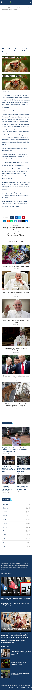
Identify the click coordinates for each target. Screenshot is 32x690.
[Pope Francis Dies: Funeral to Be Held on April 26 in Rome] (16, 280)
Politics (16, 523)
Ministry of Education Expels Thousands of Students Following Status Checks (14, 629)
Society (16, 527)
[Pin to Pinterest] (23, 217)
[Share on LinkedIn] (4, 221)
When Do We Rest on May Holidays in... (16, 266)
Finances (16, 512)
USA (16, 542)
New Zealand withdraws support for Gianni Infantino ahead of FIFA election (8, 469)
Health (16, 515)
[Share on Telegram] (15, 221)
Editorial (11, 687)
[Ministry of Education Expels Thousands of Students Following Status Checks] (16, 622)
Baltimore (16, 504)
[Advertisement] (16, 28)
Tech (16, 534)
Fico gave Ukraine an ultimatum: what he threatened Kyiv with (13, 641)
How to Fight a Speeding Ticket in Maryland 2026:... (20, 674)
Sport (16, 531)
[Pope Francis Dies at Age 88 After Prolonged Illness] (16, 336)
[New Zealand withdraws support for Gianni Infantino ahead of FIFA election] (8, 460)
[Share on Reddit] (8, 221)
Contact (29, 687)
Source (4, 210)
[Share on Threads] (23, 221)
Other (16, 519)
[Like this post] (12, 217)
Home (3, 7)
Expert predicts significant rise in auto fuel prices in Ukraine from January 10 (14, 593)
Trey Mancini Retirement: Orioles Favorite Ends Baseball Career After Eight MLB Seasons (14, 449)
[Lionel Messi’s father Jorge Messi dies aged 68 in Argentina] (23, 479)
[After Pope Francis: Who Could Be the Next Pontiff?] (16, 308)
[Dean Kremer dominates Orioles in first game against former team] (8, 479)
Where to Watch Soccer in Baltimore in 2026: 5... (19, 663)
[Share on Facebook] (16, 217)
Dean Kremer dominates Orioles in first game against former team (8, 488)
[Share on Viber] (19, 221)
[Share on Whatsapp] (11, 221)
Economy (16, 508)
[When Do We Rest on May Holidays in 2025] (16, 254)
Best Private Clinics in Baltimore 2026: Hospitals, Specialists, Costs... (21, 653)
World (16, 546)
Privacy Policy (21, 687)
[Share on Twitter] (19, 217)
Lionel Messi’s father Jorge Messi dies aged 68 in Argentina (23, 488)
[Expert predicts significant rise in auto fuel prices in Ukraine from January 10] (16, 586)
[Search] (30, 2)
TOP (9, 7)
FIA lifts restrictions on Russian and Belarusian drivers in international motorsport (23, 469)
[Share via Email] (26, 221)
